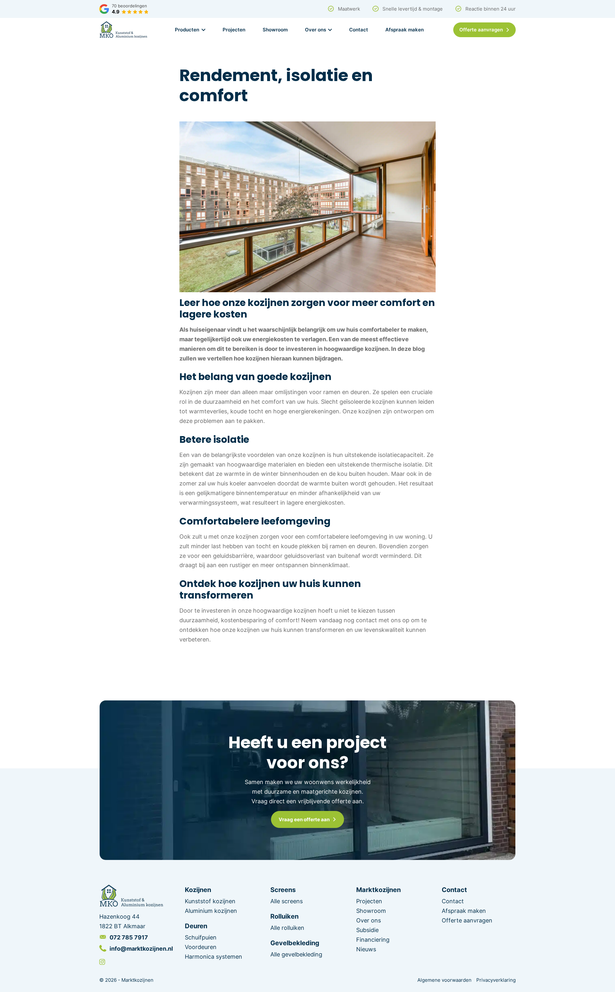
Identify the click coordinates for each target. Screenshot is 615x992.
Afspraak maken (404, 29)
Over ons (315, 29)
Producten (187, 29)
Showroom (275, 29)
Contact (358, 29)
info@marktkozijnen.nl (141, 948)
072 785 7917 (129, 937)
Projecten (234, 29)
